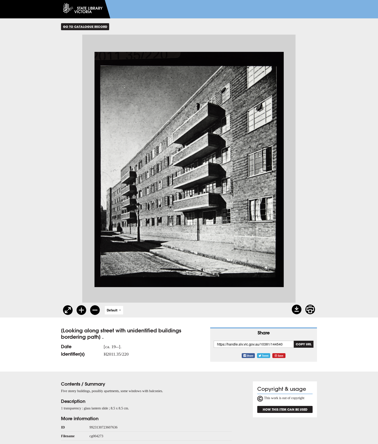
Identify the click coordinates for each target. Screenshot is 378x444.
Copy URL (304, 344)
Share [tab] (264, 332)
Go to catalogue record (85, 27)
